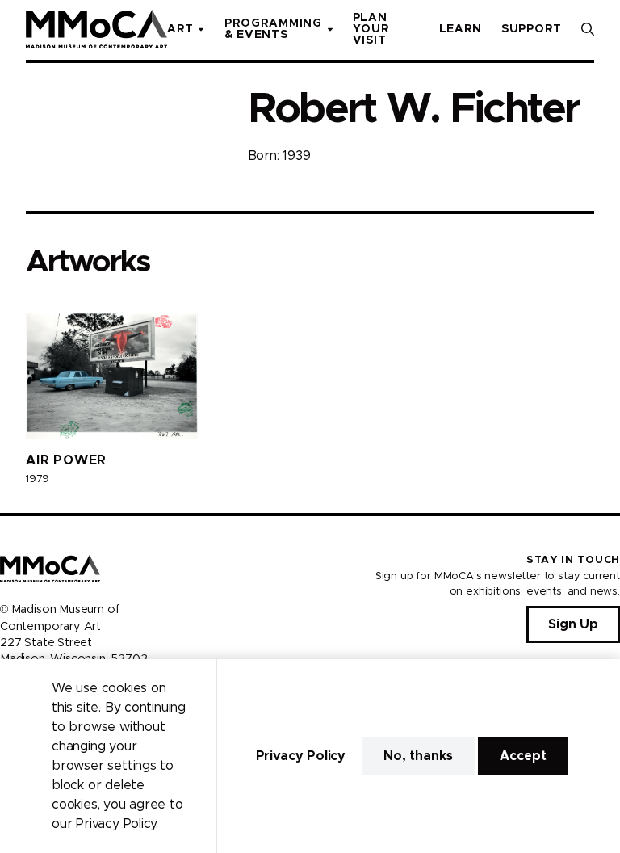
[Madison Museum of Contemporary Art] (96, 29)
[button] (587, 29)
